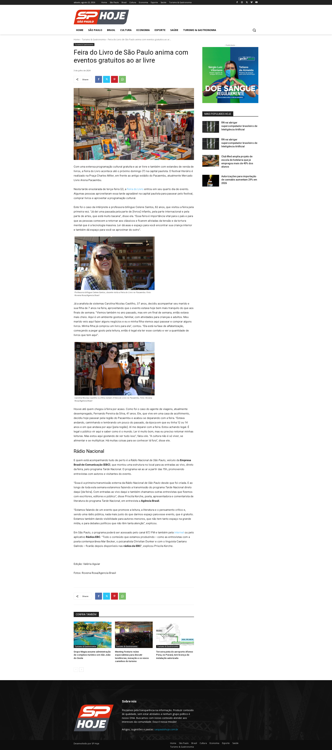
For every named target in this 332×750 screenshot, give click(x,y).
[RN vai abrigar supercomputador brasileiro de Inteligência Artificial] (210, 127)
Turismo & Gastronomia (94, 39)
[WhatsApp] (122, 79)
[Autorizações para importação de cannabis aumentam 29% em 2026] (210, 181)
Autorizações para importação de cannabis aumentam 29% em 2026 (239, 179)
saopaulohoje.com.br (166, 729)
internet (179, 532)
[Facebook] (237, 2)
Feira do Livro (135, 189)
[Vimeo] (251, 2)
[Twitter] (247, 2)
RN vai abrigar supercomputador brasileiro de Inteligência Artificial (239, 126)
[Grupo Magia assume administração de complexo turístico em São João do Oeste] (93, 635)
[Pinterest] (114, 79)
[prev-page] (76, 669)
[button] (254, 30)
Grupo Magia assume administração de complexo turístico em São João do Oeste (92, 654)
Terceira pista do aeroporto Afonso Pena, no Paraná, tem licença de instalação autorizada (174, 654)
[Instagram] (242, 2)
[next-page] (81, 669)
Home (77, 39)
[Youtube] (256, 2)
